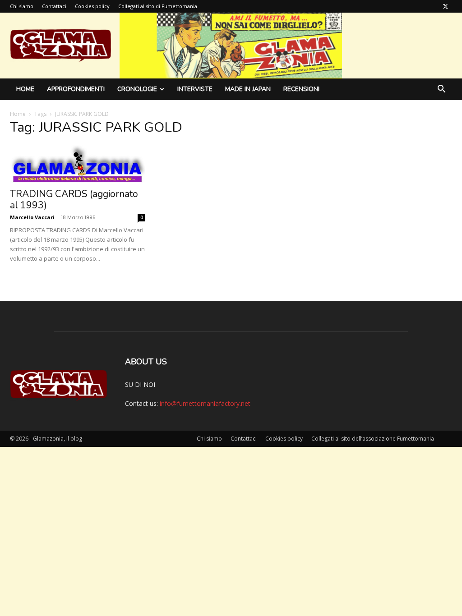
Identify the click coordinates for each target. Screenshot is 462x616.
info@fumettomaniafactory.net (205, 403)
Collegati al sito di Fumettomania (157, 6)
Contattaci (54, 6)
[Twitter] (445, 6)
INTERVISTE (195, 89)
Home (25, 89)
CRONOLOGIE (137, 89)
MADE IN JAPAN (248, 89)
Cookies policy (92, 6)
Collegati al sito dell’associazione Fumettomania (372, 438)
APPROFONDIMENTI (76, 89)
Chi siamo (21, 6)
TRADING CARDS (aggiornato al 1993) (74, 199)
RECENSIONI (301, 89)
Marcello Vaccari (32, 217)
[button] (441, 90)
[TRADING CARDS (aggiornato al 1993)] (77, 164)
